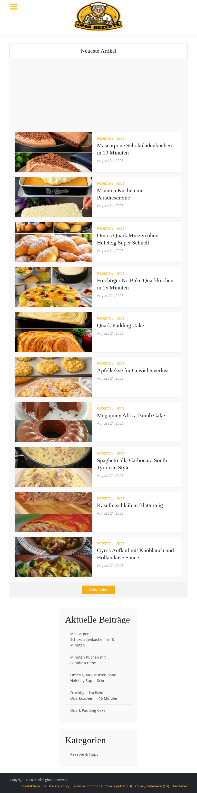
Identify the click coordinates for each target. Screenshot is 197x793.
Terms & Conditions (87, 786)
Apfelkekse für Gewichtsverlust (133, 370)
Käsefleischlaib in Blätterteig (130, 505)
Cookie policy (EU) (118, 786)
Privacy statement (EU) (151, 786)
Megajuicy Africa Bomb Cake (131, 415)
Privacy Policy (59, 786)
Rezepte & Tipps (110, 138)
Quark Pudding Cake (120, 325)
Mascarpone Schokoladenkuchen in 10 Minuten (92, 639)
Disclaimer (179, 786)
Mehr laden (98, 589)
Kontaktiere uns (34, 786)
